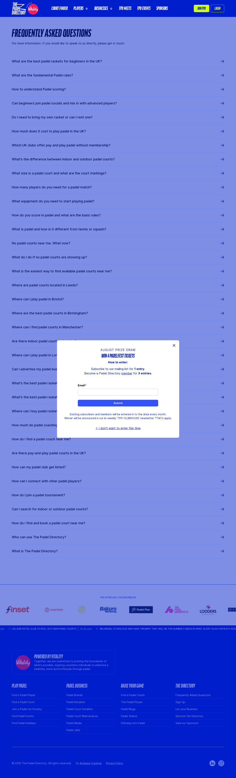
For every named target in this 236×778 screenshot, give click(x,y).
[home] (25, 8)
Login (217, 8)
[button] (81, 8)
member (126, 373)
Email (81, 385)
